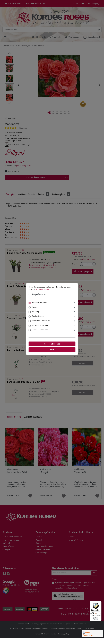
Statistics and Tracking (40, 325)
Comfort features (38, 316)
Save (52, 350)
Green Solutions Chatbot (41, 330)
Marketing (35, 312)
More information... (43, 290)
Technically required (39, 303)
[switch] (95, 618)
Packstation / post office (41, 321)
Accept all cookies (52, 344)
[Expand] (74, 302)
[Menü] (99, 602)
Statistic (34, 307)
